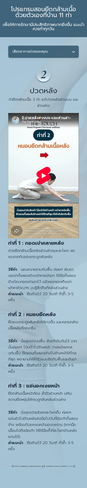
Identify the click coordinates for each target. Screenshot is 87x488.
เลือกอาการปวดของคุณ (30, 51)
